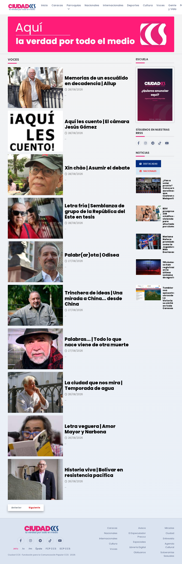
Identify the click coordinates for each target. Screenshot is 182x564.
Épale (39, 548)
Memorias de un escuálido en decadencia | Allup (96, 81)
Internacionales (113, 5)
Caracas (57, 5)
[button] (155, 94)
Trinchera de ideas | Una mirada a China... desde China (93, 298)
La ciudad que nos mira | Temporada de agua (93, 385)
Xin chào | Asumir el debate (97, 168)
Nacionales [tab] (149, 171)
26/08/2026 (75, 394)
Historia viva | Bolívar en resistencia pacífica (94, 473)
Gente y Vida (172, 7)
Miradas (169, 528)
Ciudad (170, 533)
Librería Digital (137, 547)
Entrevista (168, 538)
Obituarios (140, 552)
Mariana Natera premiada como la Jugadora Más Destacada (169, 244)
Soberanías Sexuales (167, 554)
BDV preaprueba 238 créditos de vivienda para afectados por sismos (170, 217)
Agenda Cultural (169, 545)
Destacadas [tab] (150, 163)
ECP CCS (65, 548)
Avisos (142, 528)
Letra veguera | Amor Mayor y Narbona (90, 429)
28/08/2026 (75, 89)
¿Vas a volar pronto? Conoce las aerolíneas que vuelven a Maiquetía (169, 189)
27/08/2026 (75, 261)
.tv (23, 548)
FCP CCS (51, 548)
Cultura (148, 5)
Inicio (44, 5)
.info (15, 548)
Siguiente (34, 507)
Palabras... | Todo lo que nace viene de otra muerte (97, 342)
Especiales (139, 542)
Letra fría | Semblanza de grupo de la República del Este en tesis (95, 211)
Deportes (133, 5)
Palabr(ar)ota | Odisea (92, 255)
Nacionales (92, 5)
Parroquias (74, 5)
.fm (30, 548)
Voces (160, 5)
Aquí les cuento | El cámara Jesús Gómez (97, 124)
